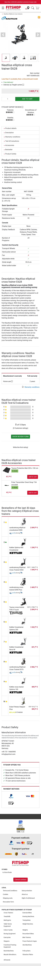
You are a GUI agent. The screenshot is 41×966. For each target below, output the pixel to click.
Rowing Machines (28, 916)
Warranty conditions (12, 137)
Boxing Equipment (10, 934)
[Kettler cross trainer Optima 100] (24, 681)
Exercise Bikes (27, 913)
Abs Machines (27, 945)
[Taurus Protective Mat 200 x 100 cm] (7, 470)
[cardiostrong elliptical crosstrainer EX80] (24, 522)
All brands (7, 960)
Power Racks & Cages (29, 941)
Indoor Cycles (8, 930)
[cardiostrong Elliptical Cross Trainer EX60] (24, 562)
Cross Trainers (8, 913)
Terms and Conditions (10, 891)
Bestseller (8, 150)
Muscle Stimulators (10, 954)
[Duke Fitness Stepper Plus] (24, 701)
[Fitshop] (13, 8)
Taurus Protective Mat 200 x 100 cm (24, 468)
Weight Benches (27, 924)
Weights (25, 930)
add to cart (27, 99)
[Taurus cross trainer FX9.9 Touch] (24, 602)
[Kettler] (15, 553)
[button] (6, 58)
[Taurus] (15, 613)
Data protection (27, 891)
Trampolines (26, 920)
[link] (11, 796)
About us (25, 894)
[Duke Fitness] (15, 712)
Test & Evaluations (12, 141)
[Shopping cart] (38, 8)
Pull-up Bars (26, 951)
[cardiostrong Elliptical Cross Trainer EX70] (24, 661)
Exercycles (7, 937)
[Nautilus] (9, 18)
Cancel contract (20, 880)
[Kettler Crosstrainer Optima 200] (24, 621)
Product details (10, 128)
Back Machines (9, 951)
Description (9, 133)
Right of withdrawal (28, 898)
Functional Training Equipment (10, 946)
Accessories (9, 145)
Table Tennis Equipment (8, 925)
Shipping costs (8, 898)
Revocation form (8, 902)
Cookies (5, 894)
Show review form (20, 437)
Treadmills (7, 916)
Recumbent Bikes (28, 934)
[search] (33, 8)
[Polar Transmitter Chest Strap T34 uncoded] (7, 485)
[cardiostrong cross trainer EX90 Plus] (24, 582)
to (7, 872)
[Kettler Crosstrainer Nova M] (24, 641)
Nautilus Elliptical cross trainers (13, 14)
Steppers (6, 941)
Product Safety (10, 154)
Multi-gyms (7, 920)
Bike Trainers (26, 937)
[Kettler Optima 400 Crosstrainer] (24, 542)
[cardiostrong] (15, 533)
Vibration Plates (27, 954)
